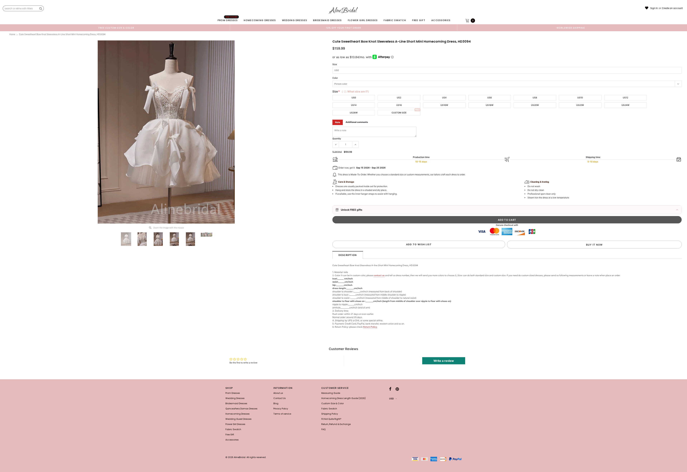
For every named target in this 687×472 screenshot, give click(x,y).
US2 (399, 97)
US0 (354, 97)
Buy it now (594, 244)
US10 (580, 97)
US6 (489, 97)
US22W (580, 105)
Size (334, 64)
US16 (399, 105)
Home (12, 34)
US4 (444, 97)
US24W (625, 105)
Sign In (654, 8)
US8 (535, 97)
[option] (116, 27)
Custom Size (399, 112)
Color (335, 78)
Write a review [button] (443, 361)
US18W (489, 105)
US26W (354, 112)
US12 (625, 97)
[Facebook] (390, 389)
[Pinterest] (397, 389)
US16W (444, 105)
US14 (354, 105)
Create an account (672, 8)
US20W (535, 105)
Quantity (336, 138)
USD (391, 398)
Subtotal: (337, 151)
